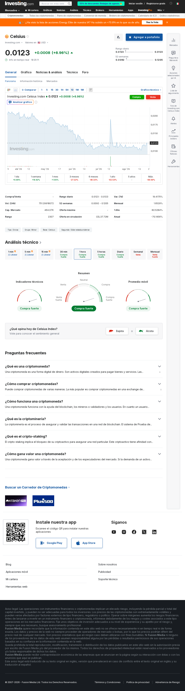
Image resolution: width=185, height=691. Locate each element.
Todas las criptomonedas (41, 15)
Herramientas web (16, 586)
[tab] (12, 254)
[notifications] (171, 3)
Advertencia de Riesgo (167, 682)
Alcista (150, 331)
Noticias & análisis (49, 72)
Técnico (72, 72)
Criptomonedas (15, 15)
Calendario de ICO (147, 15)
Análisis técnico (21, 242)
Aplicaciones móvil (17, 571)
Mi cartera (12, 579)
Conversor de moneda (95, 15)
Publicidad (104, 571)
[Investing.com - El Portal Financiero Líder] (19, 3)
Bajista (120, 331)
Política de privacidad (137, 682)
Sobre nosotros (107, 564)
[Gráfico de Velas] (9, 90)
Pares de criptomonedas (69, 15)
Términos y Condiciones (107, 682)
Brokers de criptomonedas (122, 15)
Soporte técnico (108, 579)
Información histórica (31, 81)
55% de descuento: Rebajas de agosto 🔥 (101, 3)
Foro (85, 72)
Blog (8, 564)
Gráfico (26, 72)
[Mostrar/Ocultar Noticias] (91, 90)
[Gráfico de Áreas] (16, 90)
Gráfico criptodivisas (170, 15)
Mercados (52, 81)
